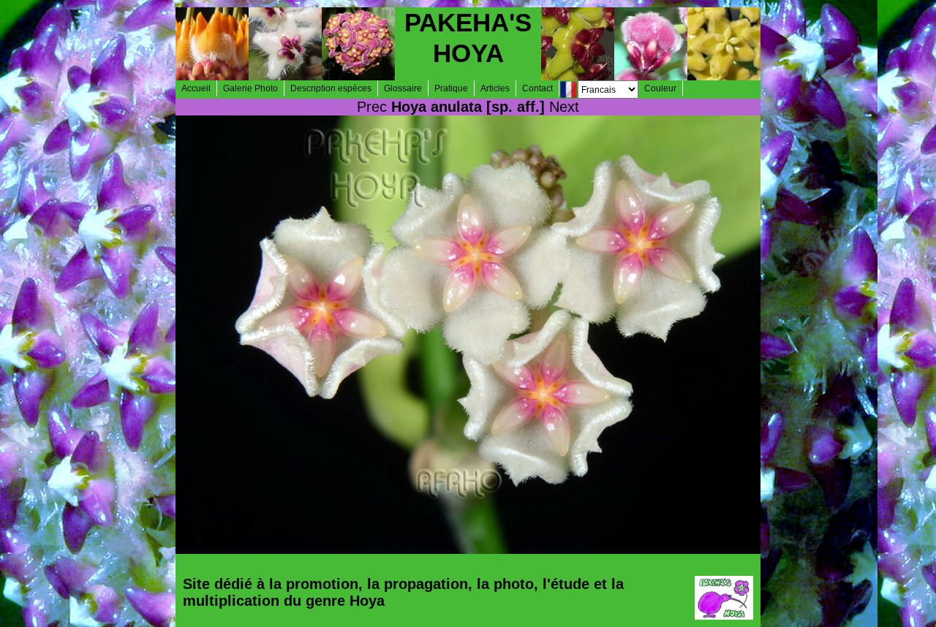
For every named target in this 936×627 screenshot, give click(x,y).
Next (564, 107)
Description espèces (330, 88)
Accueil (196, 88)
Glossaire (403, 88)
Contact (537, 88)
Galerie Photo (250, 88)
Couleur (660, 88)
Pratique (451, 88)
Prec (372, 107)
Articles (495, 88)
